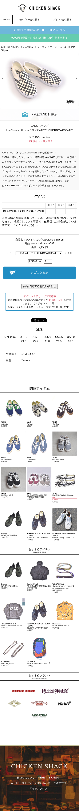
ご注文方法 (60, 783)
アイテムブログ (38, 788)
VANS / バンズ (40, 125)
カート (14, 783)
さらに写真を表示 (43, 114)
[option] (39, 80)
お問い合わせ (42, 783)
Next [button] (76, 78)
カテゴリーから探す (29, 19)
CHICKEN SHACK (11, 47)
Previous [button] (3, 78)
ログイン (26, 783)
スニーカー (53, 47)
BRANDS (54, 777)
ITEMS (42, 777)
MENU (6, 19)
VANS (28, 47)
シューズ (39, 47)
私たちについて (26, 777)
